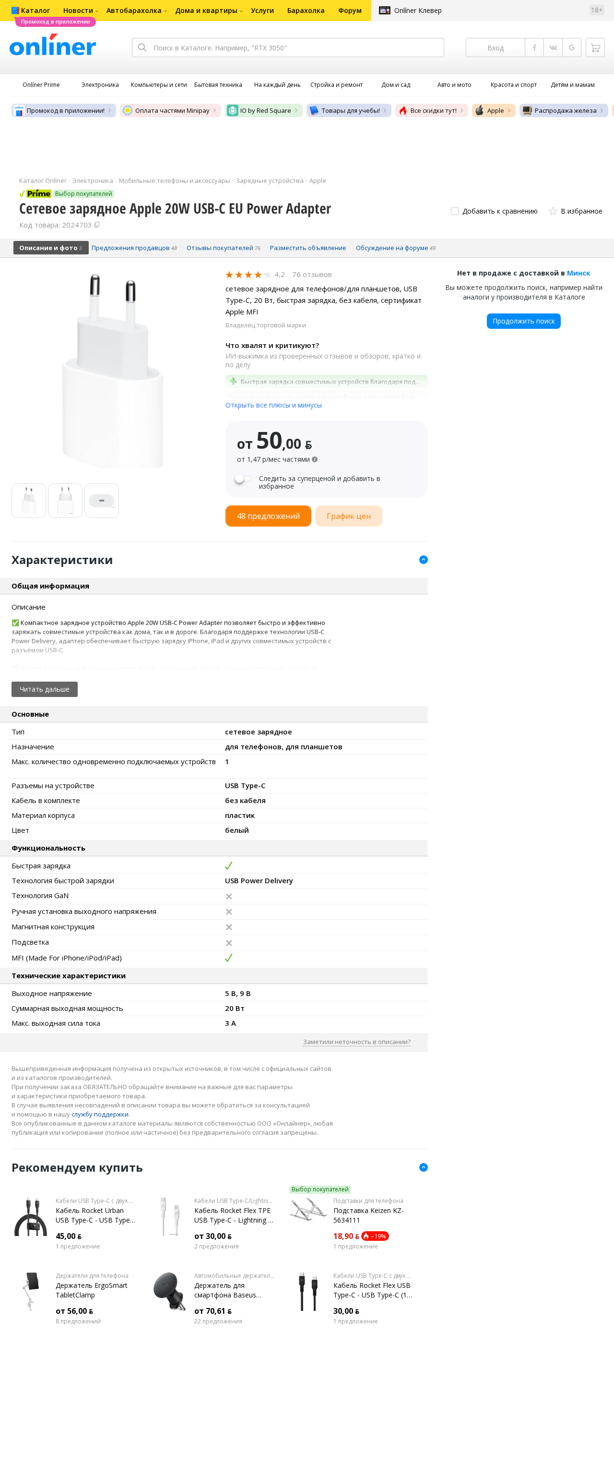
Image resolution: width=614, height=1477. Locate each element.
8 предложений (78, 1321)
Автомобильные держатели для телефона (234, 1276)
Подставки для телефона (368, 1201)
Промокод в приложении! (66, 110)
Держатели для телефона (92, 1276)
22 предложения (218, 1321)
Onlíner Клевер (418, 10)
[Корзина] (595, 47)
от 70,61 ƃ (213, 1311)
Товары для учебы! (351, 110)
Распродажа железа (566, 110)
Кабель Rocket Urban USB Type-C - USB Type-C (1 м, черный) (94, 1215)
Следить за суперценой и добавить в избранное (319, 482)
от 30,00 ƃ (213, 1236)
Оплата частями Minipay (172, 110)
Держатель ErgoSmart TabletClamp (92, 1290)
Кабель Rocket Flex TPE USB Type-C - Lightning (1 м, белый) (234, 1215)
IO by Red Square (265, 110)
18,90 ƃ (346, 1236)
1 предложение (78, 1246)
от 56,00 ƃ (74, 1311)
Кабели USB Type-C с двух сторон (96, 1201)
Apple (495, 110)
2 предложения (216, 1246)
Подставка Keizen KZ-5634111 (368, 1215)
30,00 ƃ (346, 1311)
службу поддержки (100, 1114)
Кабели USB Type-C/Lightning (234, 1201)
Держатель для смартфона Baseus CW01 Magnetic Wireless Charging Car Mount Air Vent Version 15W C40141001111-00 (232, 1290)
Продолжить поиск (524, 320)
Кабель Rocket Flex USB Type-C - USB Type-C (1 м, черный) (372, 1290)
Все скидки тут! (434, 110)
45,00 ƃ (69, 1236)
